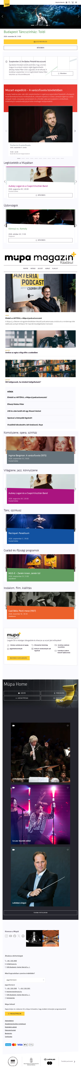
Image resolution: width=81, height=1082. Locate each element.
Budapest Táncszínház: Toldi (24, 32)
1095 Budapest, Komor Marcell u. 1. (18, 967)
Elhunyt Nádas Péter (15, 404)
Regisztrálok (15, 1014)
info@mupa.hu (12, 964)
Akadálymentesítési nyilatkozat (15, 1024)
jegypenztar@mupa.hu (14, 991)
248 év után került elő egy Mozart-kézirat (24, 411)
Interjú (33, 268)
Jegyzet (40, 268)
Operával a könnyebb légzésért (19, 418)
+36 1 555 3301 (25, 988)
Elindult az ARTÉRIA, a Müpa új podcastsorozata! (27, 397)
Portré (25, 268)
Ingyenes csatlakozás (18, 658)
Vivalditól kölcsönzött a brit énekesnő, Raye (25, 425)
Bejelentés (8, 1033)
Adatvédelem (9, 1021)
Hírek (10, 391)
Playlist (55, 268)
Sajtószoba (8, 1037)
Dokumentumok (10, 1030)
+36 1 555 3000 (12, 961)
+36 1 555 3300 (12, 988)
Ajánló (47, 268)
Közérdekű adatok (11, 1027)
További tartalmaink (40, 913)
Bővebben (40, 48)
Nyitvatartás (11, 998)
